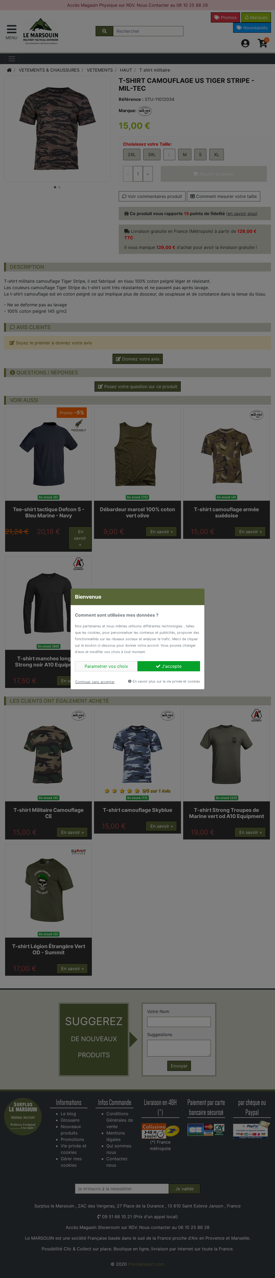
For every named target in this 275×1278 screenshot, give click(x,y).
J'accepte (171, 666)
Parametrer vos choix (106, 666)
